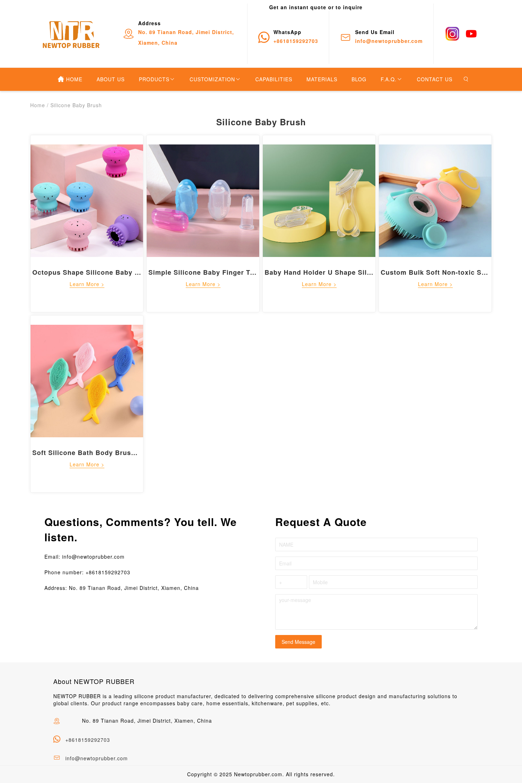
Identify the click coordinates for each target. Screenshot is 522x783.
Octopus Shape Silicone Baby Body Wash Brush (113, 272)
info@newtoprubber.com (96, 758)
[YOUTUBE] (471, 34)
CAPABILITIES (273, 79)
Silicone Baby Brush (76, 105)
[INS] (452, 34)
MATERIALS (321, 79)
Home (37, 105)
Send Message (298, 641)
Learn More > (87, 284)
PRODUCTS (154, 79)
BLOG (359, 79)
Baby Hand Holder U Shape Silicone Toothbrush (345, 272)
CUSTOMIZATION (212, 79)
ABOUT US (111, 79)
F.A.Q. (389, 79)
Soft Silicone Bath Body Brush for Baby (99, 452)
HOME (74, 79)
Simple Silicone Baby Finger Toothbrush (216, 272)
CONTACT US (434, 79)
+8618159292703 (87, 739)
